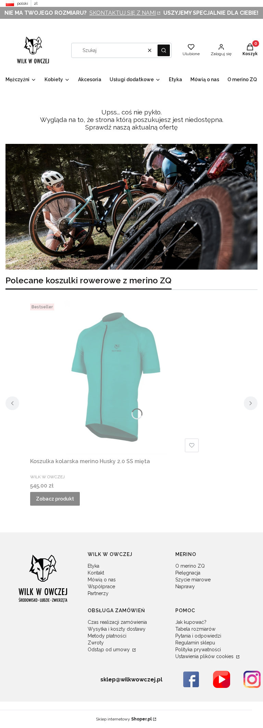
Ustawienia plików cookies (205, 656)
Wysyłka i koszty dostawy (117, 629)
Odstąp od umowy (109, 649)
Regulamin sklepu (195, 642)
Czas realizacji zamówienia (117, 622)
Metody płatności (107, 636)
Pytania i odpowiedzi (198, 636)
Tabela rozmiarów (195, 629)
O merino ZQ (190, 566)
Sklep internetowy (124, 719)
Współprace (101, 586)
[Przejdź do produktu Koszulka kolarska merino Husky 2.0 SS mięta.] (115, 378)
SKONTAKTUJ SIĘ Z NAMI (122, 13)
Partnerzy (98, 593)
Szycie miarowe (193, 579)
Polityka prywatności (198, 649)
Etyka (93, 566)
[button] (164, 50)
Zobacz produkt (55, 499)
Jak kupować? (190, 622)
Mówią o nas (102, 579)
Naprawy (185, 586)
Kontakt (96, 573)
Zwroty (96, 642)
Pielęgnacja (187, 573)
